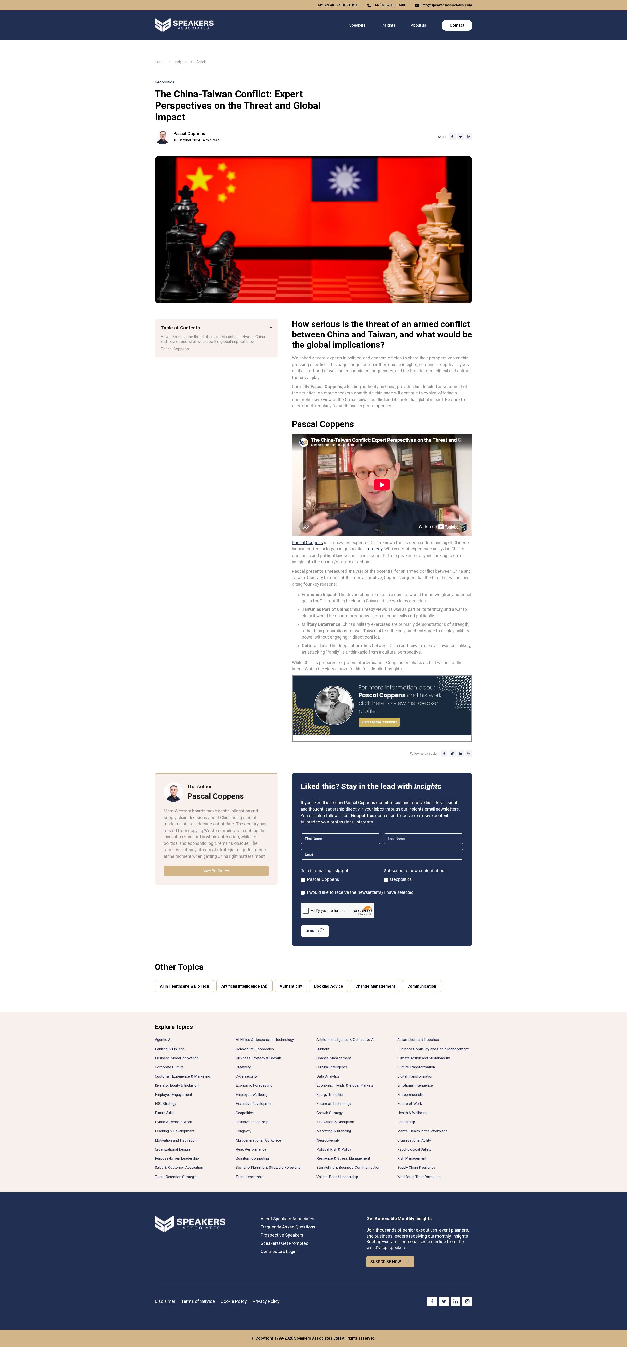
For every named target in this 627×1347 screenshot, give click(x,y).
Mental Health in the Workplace (422, 1131)
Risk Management (411, 1158)
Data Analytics (328, 1076)
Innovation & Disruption (335, 1122)
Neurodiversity (328, 1140)
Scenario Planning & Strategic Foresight (268, 1167)
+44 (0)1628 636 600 (389, 5)
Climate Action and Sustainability (423, 1058)
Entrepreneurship (411, 1094)
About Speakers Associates (287, 1218)
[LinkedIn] (460, 753)
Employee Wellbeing (252, 1094)
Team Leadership (250, 1177)
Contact (457, 25)
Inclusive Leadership (252, 1122)
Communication (421, 986)
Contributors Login (279, 1251)
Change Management (375, 986)
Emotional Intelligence (415, 1085)
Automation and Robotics (418, 1039)
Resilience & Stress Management (343, 1158)
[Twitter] (452, 753)
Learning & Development (174, 1131)
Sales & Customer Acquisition (179, 1167)
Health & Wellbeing (412, 1113)
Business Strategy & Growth (258, 1058)
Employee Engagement (173, 1094)
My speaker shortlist (337, 5)
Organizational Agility (414, 1140)
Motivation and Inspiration (176, 1140)
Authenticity (291, 986)
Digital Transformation (415, 1076)
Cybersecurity (247, 1076)
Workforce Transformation (419, 1177)
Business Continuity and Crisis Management (433, 1049)
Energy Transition (330, 1094)
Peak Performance (251, 1149)
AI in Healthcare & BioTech (184, 986)
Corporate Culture (169, 1067)
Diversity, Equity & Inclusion (177, 1085)
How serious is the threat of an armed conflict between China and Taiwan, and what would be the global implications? (213, 339)
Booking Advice (328, 986)
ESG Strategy (165, 1103)
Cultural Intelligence (332, 1067)
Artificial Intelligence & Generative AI (345, 1039)
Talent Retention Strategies (177, 1177)
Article (201, 62)
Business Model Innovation (177, 1058)
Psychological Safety (414, 1149)
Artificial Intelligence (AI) (244, 986)
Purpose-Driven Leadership (177, 1158)
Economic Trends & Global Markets (345, 1085)
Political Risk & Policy (333, 1149)
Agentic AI (163, 1039)
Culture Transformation (416, 1067)
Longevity (243, 1131)
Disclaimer (165, 1301)
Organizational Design (172, 1149)
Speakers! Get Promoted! (285, 1243)
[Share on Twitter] (460, 136)
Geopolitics (164, 82)
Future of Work (409, 1103)
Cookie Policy (234, 1301)
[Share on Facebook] (452, 136)
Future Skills (164, 1113)
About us (418, 25)
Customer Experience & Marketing (182, 1076)
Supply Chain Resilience (416, 1167)
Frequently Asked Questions (288, 1226)
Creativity (243, 1067)
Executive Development (255, 1103)
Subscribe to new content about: (415, 870)
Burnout (322, 1049)
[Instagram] (468, 753)
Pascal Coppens (189, 133)
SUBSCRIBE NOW (385, 1261)
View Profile (212, 871)
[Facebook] (444, 753)
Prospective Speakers (282, 1235)
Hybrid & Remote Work (173, 1122)
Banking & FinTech (170, 1049)
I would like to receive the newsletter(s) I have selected (360, 892)
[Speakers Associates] (184, 25)
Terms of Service (198, 1301)
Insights (388, 25)
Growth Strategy (329, 1113)
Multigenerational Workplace (258, 1140)
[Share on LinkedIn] (468, 136)
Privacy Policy (266, 1301)
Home (160, 62)
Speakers (357, 25)
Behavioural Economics (255, 1049)
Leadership (406, 1122)
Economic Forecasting (254, 1085)
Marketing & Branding (333, 1131)
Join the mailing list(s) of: (325, 870)
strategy (374, 549)
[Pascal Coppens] (162, 136)
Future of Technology (333, 1103)
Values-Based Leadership (337, 1177)
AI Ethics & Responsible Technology (265, 1039)
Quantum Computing (252, 1158)
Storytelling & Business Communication (348, 1167)
